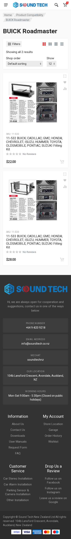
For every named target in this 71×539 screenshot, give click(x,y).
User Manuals (18, 441)
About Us (18, 424)
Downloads (18, 435)
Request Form (18, 447)
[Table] (62, 44)
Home (8, 15)
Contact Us (17, 430)
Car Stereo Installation (17, 478)
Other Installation (18, 500)
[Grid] (44, 44)
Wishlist (53, 441)
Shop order (13, 58)
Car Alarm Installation (18, 484)
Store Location (53, 424)
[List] (56, 44)
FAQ (18, 453)
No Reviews (29, 154)
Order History (53, 435)
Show (50, 58)
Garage (53, 430)
